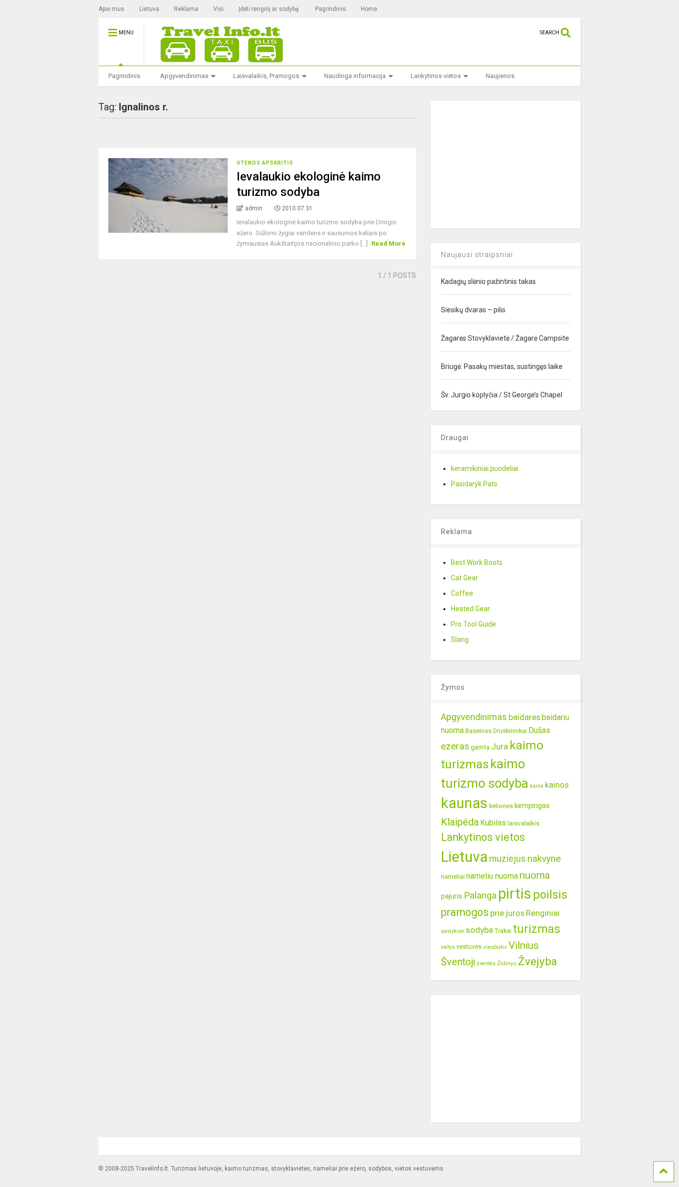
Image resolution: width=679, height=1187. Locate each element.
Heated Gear (470, 609)
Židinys (506, 963)
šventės (486, 963)
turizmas (536, 929)
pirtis (514, 893)
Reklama (186, 8)
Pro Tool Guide (473, 624)
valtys (448, 947)
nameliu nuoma (492, 876)
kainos (557, 785)
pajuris (451, 896)
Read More (388, 243)
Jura (499, 746)
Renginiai (543, 913)
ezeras (455, 746)
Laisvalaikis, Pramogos (266, 76)
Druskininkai (510, 730)
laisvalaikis (523, 823)
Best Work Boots (477, 562)
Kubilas (493, 822)
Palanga (480, 895)
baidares (524, 717)
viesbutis (495, 946)
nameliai (453, 876)
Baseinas (478, 730)
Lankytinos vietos (436, 76)
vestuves (469, 946)
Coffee (462, 593)
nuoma (534, 875)
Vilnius (524, 945)
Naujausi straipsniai (477, 255)
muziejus (507, 858)
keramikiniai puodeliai (484, 468)
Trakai (503, 930)
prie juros (507, 913)
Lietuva (149, 8)
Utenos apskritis (265, 163)
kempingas (532, 805)
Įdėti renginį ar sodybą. (269, 8)
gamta (480, 747)
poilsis (550, 895)
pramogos (465, 912)
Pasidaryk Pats (474, 484)
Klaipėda (460, 822)
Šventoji (458, 962)
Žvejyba (537, 961)
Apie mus (111, 8)
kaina (536, 786)
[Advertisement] (505, 163)
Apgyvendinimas (184, 76)
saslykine (452, 931)
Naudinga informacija (355, 76)
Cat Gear (464, 578)
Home (369, 8)
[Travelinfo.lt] (217, 58)
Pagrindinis (330, 8)
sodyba (479, 930)
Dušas (539, 730)
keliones (501, 806)
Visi (218, 8)
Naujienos (500, 76)
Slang (460, 639)
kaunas (464, 803)
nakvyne (544, 858)
